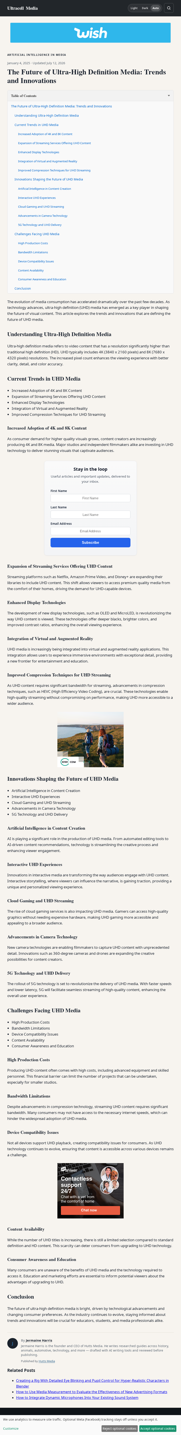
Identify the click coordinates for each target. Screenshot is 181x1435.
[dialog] (90, 1425)
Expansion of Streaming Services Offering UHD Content (54, 143)
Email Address (61, 523)
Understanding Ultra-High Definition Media (47, 115)
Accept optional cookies (157, 1428)
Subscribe (90, 542)
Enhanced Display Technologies (38, 152)
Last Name (59, 507)
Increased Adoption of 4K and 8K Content (45, 134)
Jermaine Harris (39, 1340)
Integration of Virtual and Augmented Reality (47, 161)
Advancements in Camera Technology (43, 216)
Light (134, 8)
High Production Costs (33, 243)
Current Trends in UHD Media (36, 125)
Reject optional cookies (119, 1428)
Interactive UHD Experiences (37, 198)
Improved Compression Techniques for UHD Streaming (54, 170)
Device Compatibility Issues (36, 261)
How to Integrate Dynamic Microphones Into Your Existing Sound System (77, 1397)
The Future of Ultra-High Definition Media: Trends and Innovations (61, 106)
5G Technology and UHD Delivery (40, 225)
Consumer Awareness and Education (42, 279)
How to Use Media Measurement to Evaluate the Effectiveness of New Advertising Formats (91, 1391)
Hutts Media (47, 1361)
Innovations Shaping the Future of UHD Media (49, 179)
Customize (11, 1428)
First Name (59, 491)
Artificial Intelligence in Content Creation (44, 189)
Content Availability (31, 270)
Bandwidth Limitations (33, 252)
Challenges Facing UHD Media (37, 234)
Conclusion (23, 288)
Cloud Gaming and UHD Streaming (41, 207)
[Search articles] (169, 8)
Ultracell (22, 8)
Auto (156, 8)
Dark (145, 8)
